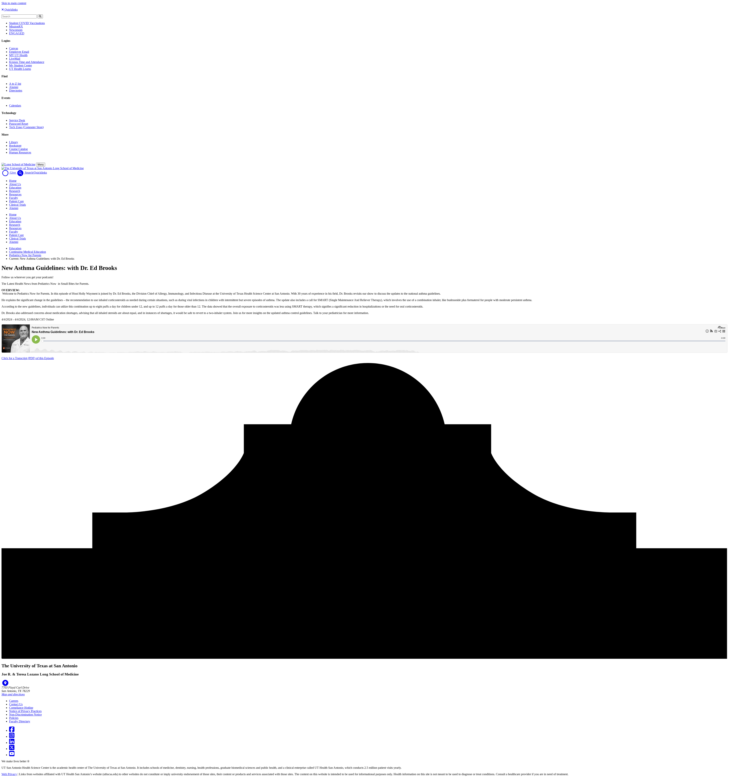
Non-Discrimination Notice (25, 714)
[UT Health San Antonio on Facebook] (11, 730)
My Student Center (20, 65)
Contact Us (16, 704)
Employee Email (19, 51)
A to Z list (15, 83)
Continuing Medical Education (27, 251)
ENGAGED (16, 33)
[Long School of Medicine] (18, 164)
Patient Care (16, 201)
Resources (15, 194)
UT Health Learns (20, 68)
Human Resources (20, 152)
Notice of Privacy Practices (25, 711)
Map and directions (13, 694)
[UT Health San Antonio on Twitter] (11, 748)
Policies (13, 718)
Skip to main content (14, 3)
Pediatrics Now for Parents (25, 255)
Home (13, 180)
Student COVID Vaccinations (27, 23)
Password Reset (18, 123)
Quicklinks (11, 9)
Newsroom (15, 30)
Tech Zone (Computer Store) (26, 127)
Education (15, 187)
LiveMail (14, 58)
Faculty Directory (19, 721)
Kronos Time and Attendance (26, 62)
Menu (41, 164)
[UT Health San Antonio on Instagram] (11, 736)
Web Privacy (9, 774)
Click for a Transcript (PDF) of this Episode (28, 358)
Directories (15, 90)
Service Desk (17, 120)
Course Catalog (18, 149)
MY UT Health (18, 55)
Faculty (13, 197)
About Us (15, 184)
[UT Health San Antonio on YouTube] (11, 754)
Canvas (13, 48)
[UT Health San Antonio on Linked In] (11, 742)
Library (13, 142)
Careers (13, 700)
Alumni (13, 87)
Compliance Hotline (21, 707)
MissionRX (16, 26)
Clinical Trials (17, 204)
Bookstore (15, 145)
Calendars (15, 105)
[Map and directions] (5, 683)
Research (14, 191)
